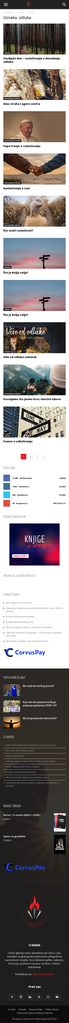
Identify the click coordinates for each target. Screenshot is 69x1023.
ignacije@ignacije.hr (43, 974)
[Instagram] (21, 997)
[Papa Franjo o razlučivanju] (34, 126)
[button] (5, 4)
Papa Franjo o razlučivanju (21, 146)
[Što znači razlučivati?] (34, 211)
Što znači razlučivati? (18, 230)
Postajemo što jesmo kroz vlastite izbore (32, 399)
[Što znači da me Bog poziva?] (11, 690)
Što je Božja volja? (15, 272)
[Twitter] (39, 997)
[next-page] (44, 456)
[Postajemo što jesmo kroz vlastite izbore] (34, 379)
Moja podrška (35, 1009)
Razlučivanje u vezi (16, 188)
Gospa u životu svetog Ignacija (21, 772)
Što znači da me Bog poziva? (38, 686)
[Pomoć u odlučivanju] (34, 422)
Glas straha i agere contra (21, 104)
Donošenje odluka (12, 98)
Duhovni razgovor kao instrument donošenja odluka (31, 761)
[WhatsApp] (48, 997)
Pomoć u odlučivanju (17, 441)
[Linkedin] (30, 997)
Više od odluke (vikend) (20, 357)
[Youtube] (57, 997)
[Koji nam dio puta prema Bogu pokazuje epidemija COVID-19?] (11, 706)
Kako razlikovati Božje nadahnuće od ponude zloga (31, 745)
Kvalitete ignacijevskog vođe (19, 622)
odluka (7, 53)
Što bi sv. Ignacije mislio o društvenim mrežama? (29, 627)
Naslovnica (8, 12)
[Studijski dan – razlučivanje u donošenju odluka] (34, 39)
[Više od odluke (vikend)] (34, 337)
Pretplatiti (59, 503)
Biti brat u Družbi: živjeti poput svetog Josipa (27, 777)
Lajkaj (62, 478)
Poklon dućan (52, 1009)
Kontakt (22, 1009)
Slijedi (62, 486)
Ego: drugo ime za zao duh (19, 603)
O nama (12, 1009)
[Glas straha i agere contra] (34, 84)
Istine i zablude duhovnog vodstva (22, 766)
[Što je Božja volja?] (34, 253)
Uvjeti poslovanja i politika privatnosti (34, 1013)
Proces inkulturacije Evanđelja (20, 616)
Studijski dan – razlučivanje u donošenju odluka (31, 60)
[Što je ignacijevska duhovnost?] (11, 722)
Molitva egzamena (15, 756)
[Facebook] (12, 997)
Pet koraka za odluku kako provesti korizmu (27, 641)
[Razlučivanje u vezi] (34, 168)
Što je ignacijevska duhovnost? (40, 718)
